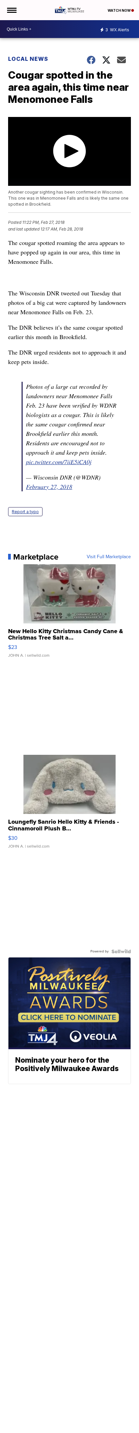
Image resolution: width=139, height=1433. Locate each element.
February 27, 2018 (49, 487)
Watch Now (119, 10)
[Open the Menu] (11, 10)
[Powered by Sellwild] (121, 951)
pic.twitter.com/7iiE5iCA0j (58, 462)
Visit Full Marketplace (109, 557)
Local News (28, 58)
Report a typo (25, 511)
